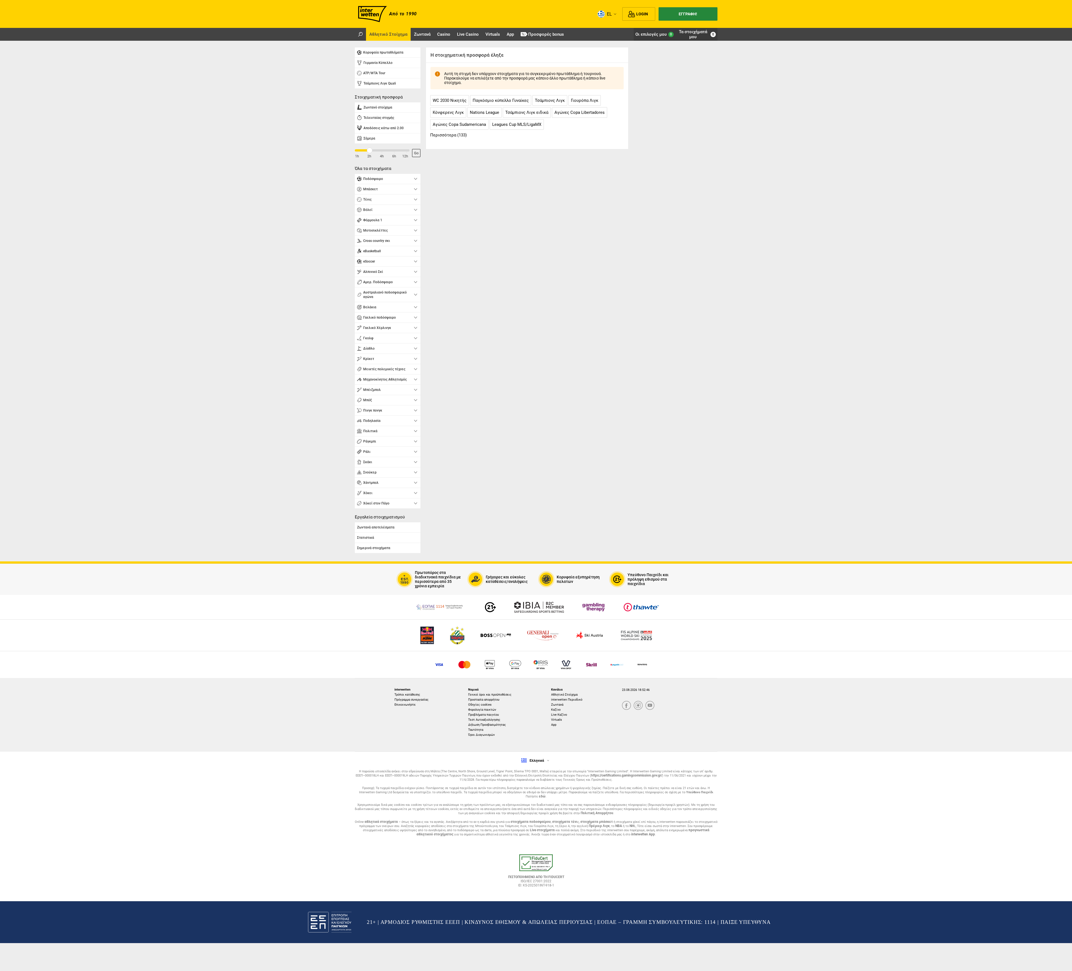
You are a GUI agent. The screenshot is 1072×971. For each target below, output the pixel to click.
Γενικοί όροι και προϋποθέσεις (489, 694)
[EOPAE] (439, 607)
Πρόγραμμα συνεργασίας (411, 699)
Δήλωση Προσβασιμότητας (487, 725)
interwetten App (643, 834)
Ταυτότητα (475, 730)
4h (382, 156)
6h (394, 156)
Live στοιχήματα (542, 830)
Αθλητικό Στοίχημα (564, 694)
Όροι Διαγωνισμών (481, 735)
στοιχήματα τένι (564, 822)
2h (369, 156)
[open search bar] (360, 34)
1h (357, 156)
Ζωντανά (557, 704)
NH (632, 826)
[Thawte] (641, 607)
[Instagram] (638, 706)
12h (405, 156)
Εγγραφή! (688, 14)
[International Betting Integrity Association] (539, 607)
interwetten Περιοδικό (566, 699)
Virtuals (556, 720)
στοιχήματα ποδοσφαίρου (531, 822)
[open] (536, 873)
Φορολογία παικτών (482, 710)
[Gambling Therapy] (593, 607)
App (553, 725)
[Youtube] (649, 706)
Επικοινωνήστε (405, 704)
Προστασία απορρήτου (483, 699)
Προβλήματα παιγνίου (483, 715)
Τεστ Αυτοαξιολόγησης (484, 720)
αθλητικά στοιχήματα (381, 822)
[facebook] (626, 706)
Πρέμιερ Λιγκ (599, 826)
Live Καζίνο (559, 715)
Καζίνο (556, 710)
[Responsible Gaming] (490, 607)
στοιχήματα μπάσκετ (596, 822)
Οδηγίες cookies (480, 704)
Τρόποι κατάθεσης (407, 694)
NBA (618, 826)
